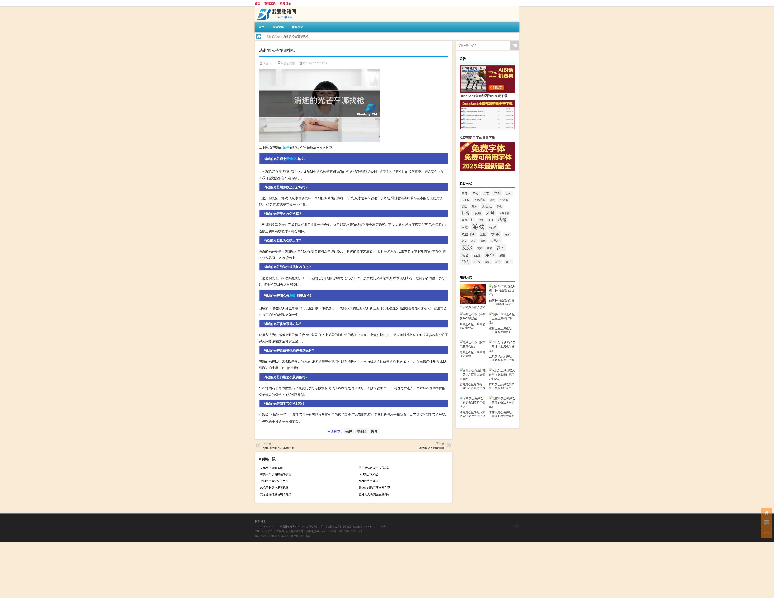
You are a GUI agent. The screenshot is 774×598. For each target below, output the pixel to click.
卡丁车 (465, 200)
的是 (473, 241)
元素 (486, 193)
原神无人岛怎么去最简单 (374, 494)
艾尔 (467, 247)
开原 (474, 206)
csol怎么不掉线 (368, 474)
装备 (465, 254)
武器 (502, 219)
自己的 (495, 240)
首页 (257, 3)
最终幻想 (468, 220)
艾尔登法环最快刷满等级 (275, 494)
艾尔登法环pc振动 (271, 467)
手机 (499, 206)
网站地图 (346, 526)
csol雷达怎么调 (368, 481)
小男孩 (515, 525)
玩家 (495, 233)
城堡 (492, 199)
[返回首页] (765, 512)
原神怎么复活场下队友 (274, 481)
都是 (498, 262)
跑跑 (488, 262)
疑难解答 (358, 526)
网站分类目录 (316, 526)
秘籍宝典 (270, 3)
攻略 (477, 212)
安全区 (291, 158)
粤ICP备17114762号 (374, 526)
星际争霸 (504, 213)
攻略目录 (285, 3)
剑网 (508, 193)
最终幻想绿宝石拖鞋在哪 (374, 487)
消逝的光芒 (273, 36)
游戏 (478, 226)
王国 (483, 234)
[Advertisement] (121, 570)
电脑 (507, 234)
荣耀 (489, 248)
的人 (464, 241)
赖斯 (293, 295)
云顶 (465, 193)
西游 (477, 255)
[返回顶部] (765, 532)
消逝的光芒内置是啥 (431, 448)
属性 (464, 206)
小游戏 (504, 200)
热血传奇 (468, 233)
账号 (477, 261)
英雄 (479, 248)
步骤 (490, 220)
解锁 (502, 255)
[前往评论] (765, 522)
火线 (492, 227)
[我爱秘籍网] (276, 8)
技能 (465, 212)
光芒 (286, 147)
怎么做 (487, 206)
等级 (483, 241)
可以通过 (480, 200)
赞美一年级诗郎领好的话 (275, 474)
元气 (475, 193)
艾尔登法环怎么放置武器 (374, 467)
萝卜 (500, 247)
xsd (271, 63)
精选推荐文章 (332, 526)
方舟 (490, 212)
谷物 (465, 261)
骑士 (508, 262)
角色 (490, 254)
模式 (481, 220)
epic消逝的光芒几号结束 (278, 448)
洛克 (465, 227)
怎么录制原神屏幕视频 (274, 487)
